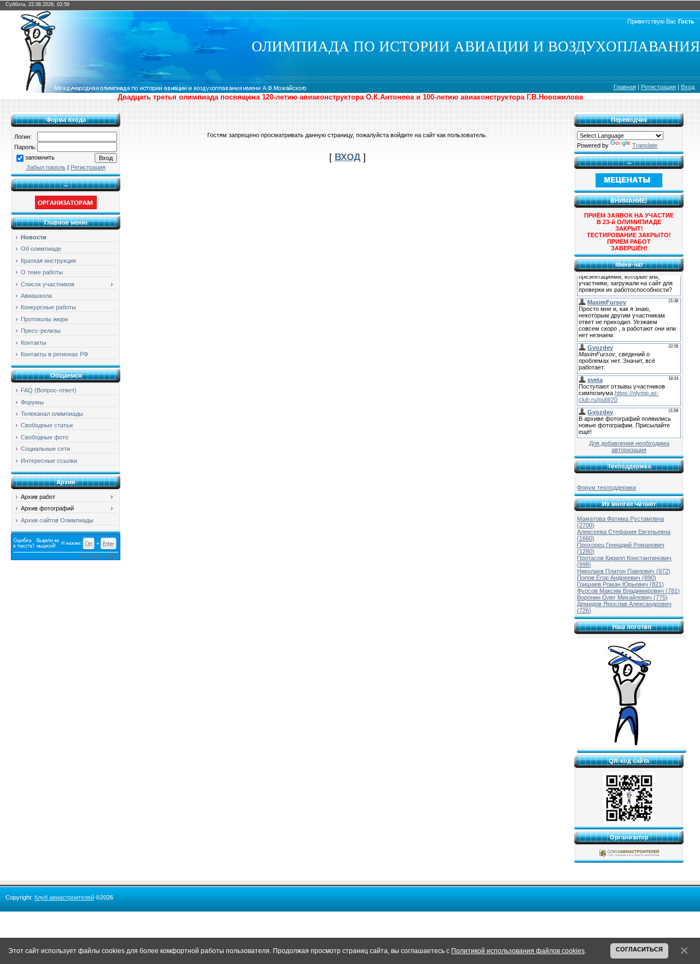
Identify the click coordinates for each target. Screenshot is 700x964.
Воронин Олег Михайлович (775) (622, 597)
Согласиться (639, 949)
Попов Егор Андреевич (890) (616, 577)
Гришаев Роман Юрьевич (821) (620, 584)
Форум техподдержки (606, 487)
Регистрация (658, 87)
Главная (625, 87)
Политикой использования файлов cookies (518, 950)
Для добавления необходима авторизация (629, 446)
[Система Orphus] (65, 558)
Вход (688, 87)
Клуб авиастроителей (64, 897)
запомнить (40, 157)
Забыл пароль (46, 167)
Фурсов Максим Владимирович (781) (628, 590)
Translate (644, 145)
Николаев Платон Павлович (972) (623, 571)
